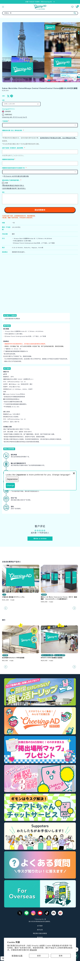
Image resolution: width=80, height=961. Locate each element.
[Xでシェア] (8, 96)
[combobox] (40, 13)
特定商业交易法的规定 (40, 933)
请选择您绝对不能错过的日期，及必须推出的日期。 (58, 138)
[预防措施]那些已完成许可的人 (13, 185)
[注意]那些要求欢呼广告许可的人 (14, 188)
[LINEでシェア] (11, 96)
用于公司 (40, 930)
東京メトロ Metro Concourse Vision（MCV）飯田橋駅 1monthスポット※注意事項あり (59, 598)
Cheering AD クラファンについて (14, 117)
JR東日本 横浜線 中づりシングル (13, 597)
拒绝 (60, 956)
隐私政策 (33, 950)
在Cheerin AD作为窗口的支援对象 (16, 176)
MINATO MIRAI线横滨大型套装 (52, 657)
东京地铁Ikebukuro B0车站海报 (13, 657)
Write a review (40, 538)
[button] (75, 79)
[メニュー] (3, 7)
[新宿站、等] (75, 13)
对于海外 (40, 926)
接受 (39, 956)
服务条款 (40, 937)
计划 (3, 100)
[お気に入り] (72, 7)
